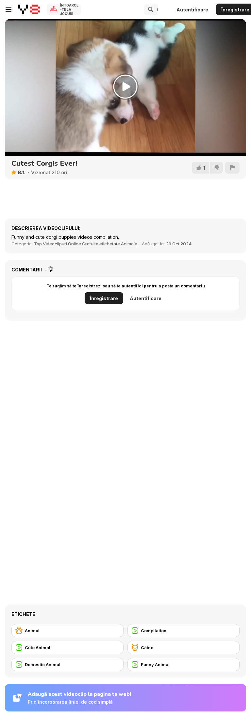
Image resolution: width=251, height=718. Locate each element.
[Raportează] (232, 168)
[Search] (150, 9)
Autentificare (192, 9)
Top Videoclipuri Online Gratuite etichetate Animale (85, 243)
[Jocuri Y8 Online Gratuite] (29, 9)
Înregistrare (104, 298)
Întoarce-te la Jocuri (69, 9)
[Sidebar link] (8, 9)
